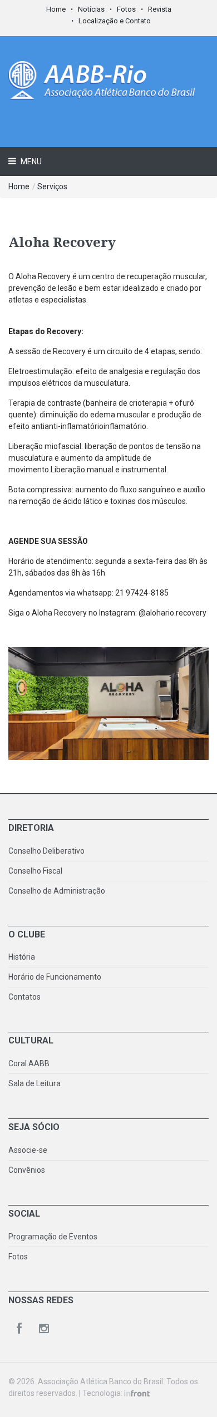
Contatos (24, 996)
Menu (30, 161)
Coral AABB (29, 1063)
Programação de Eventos (52, 1236)
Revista (159, 9)
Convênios (26, 1170)
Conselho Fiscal (35, 870)
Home (56, 9)
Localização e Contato (114, 21)
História (21, 956)
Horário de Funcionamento (54, 976)
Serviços (52, 186)
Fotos (126, 9)
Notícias (91, 9)
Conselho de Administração (56, 890)
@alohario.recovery (172, 612)
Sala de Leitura (34, 1083)
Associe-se (27, 1150)
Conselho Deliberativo (46, 850)
